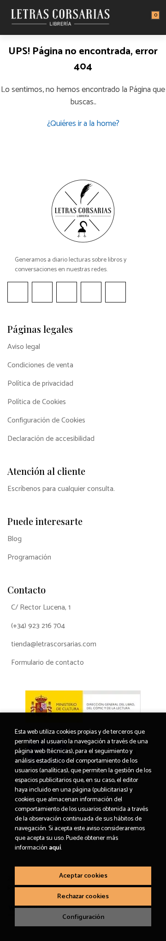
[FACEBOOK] (17, 292)
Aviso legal (23, 347)
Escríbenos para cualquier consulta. (61, 489)
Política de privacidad (40, 383)
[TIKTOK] (66, 292)
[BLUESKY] (115, 292)
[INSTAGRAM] (42, 292)
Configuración (83, 917)
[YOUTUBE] (91, 292)
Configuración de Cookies (46, 420)
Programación (29, 557)
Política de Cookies (36, 402)
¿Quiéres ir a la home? (83, 124)
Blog (14, 539)
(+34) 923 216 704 (38, 626)
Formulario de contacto (47, 662)
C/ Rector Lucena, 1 (41, 607)
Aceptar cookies (83, 875)
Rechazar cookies (83, 896)
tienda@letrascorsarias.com (53, 644)
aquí (55, 848)
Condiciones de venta (40, 365)
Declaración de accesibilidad (51, 439)
